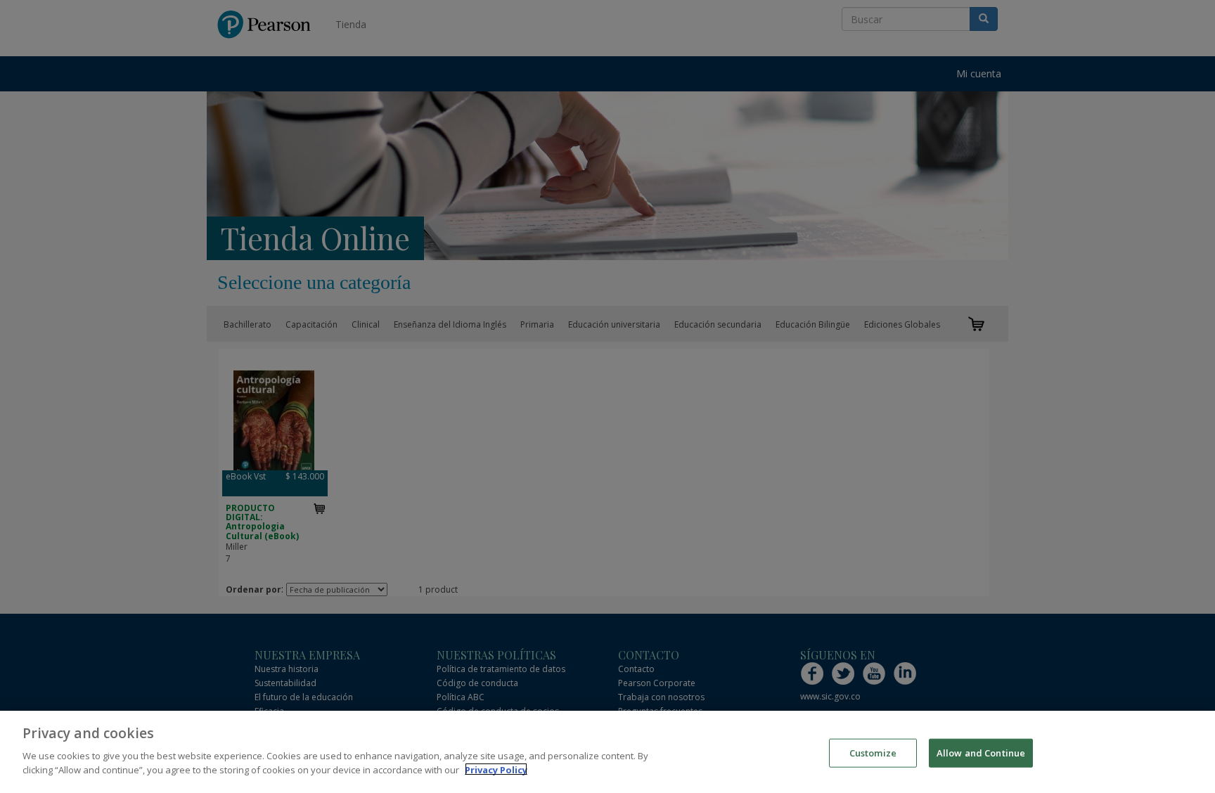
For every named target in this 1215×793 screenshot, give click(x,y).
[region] (607, 752)
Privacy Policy (496, 769)
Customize (872, 752)
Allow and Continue (981, 752)
